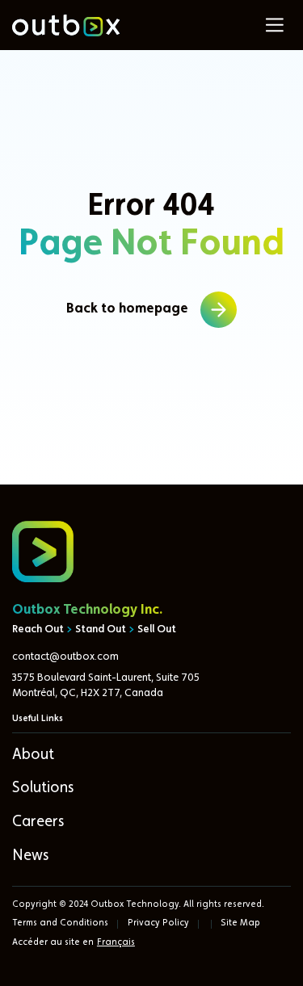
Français (116, 942)
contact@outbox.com (65, 657)
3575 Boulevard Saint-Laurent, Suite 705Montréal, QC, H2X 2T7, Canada (106, 686)
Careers (38, 822)
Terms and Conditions (60, 923)
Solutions (43, 788)
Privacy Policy (158, 923)
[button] (275, 25)
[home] (65, 25)
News (30, 856)
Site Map (240, 923)
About (33, 755)
